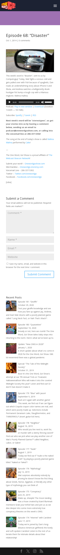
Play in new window (23, 106)
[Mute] (42, 102)
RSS (34, 115)
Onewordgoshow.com (35, 163)
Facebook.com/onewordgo (29, 177)
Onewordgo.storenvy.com (31, 167)
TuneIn (27, 115)
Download (39, 106)
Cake (28, 142)
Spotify (19, 115)
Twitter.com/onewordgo (26, 173)
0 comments (24, 40)
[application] (30, 102)
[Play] (9, 102)
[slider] (49, 101)
